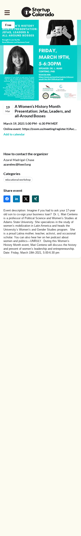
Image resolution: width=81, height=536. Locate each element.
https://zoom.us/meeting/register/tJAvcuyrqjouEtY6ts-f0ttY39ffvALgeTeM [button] (50, 129)
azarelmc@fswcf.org (17, 164)
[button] (14, 134)
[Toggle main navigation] (6, 12)
